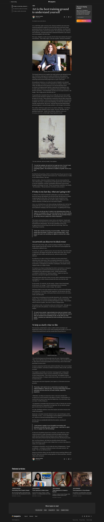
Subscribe (84, 20)
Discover (31, 516)
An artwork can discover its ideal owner (20, 8)
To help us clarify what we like (19, 11)
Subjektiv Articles (64, 510)
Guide (45, 510)
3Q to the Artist (39, 510)
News (58, 510)
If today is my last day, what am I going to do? (20, 6)
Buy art (26, 516)
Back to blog (14, 1)
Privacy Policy (82, 519)
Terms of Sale (89, 519)
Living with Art (52, 510)
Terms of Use (75, 519)
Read (36, 516)
